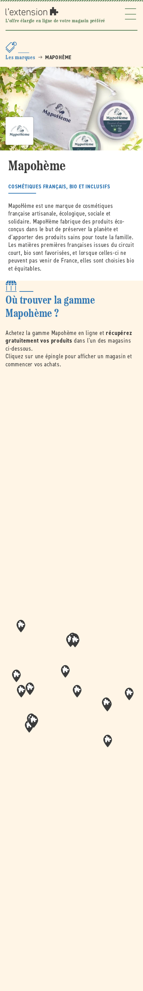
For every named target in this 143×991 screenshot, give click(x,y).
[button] (77, 691)
